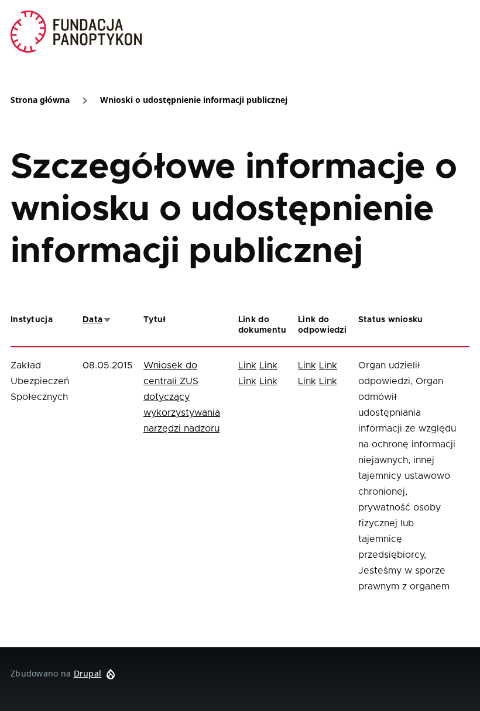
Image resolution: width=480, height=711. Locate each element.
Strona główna (40, 99)
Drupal (88, 673)
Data (97, 320)
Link (247, 365)
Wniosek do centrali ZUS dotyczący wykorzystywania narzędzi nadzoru (181, 397)
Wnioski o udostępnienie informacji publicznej (193, 99)
